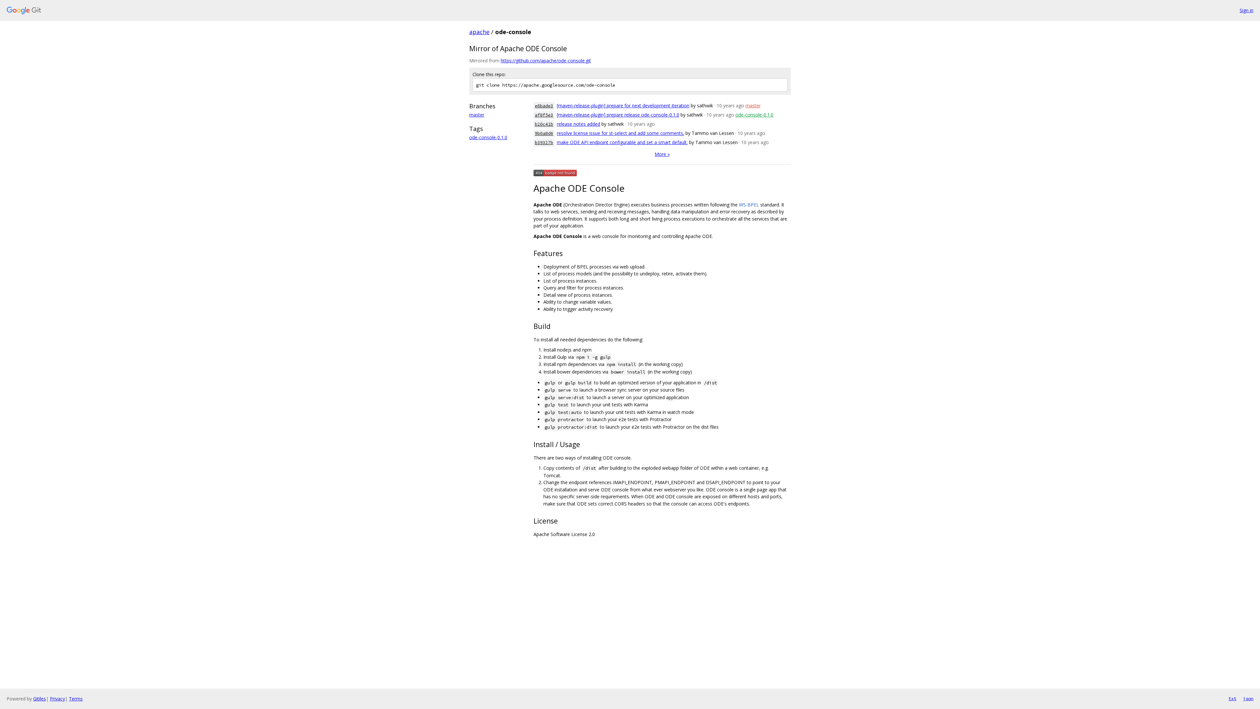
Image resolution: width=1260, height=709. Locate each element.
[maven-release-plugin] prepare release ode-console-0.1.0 (618, 115)
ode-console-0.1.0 (488, 137)
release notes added (578, 124)
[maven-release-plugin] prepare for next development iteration (623, 105)
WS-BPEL (749, 205)
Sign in (1246, 10)
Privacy (57, 699)
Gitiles (39, 699)
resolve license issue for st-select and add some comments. (620, 133)
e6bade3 (544, 106)
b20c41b (544, 124)
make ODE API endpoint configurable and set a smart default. (622, 142)
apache (479, 32)
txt (1232, 698)
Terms (76, 699)
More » (662, 154)
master (476, 115)
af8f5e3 (544, 115)
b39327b (544, 142)
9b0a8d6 (544, 133)
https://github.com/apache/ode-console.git (546, 60)
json (1248, 698)
